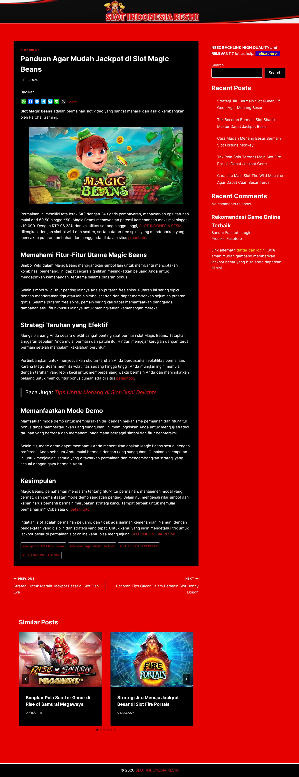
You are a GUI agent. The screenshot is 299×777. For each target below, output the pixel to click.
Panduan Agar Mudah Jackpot (92, 546)
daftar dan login (251, 250)
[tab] (97, 730)
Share (72, 102)
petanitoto (137, 237)
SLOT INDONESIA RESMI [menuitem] (160, 226)
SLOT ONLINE (30, 50)
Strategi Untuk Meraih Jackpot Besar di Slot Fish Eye (56, 585)
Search (217, 65)
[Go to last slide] (25, 679)
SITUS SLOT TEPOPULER (139, 546)
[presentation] (60, 659)
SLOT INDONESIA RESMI (153, 534)
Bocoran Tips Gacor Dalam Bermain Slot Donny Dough (157, 585)
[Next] (186, 679)
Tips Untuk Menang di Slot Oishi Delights (106, 392)
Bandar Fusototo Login (231, 232)
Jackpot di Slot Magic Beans (43, 546)
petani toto (80, 509)
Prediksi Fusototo (226, 238)
